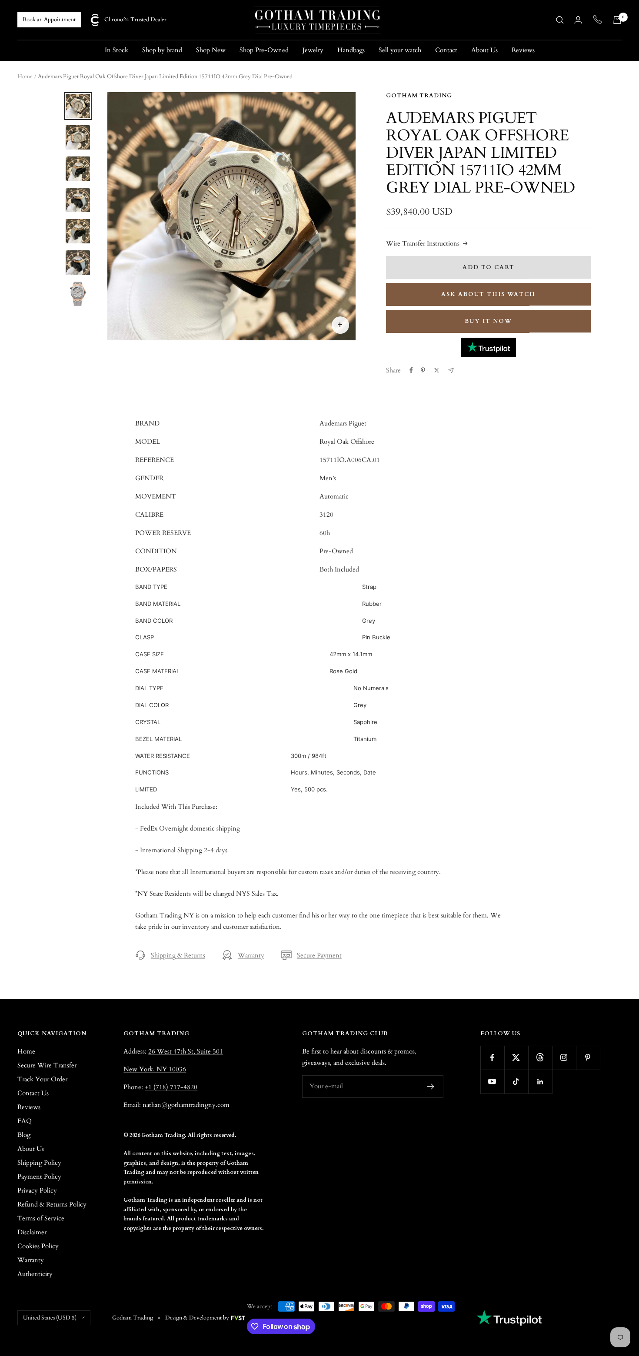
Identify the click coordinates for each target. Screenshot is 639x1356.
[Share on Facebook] (411, 370)
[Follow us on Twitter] (516, 1058)
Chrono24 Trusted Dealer (135, 19)
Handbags (351, 50)
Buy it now (488, 321)
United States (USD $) (50, 1318)
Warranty (251, 955)
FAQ (24, 1121)
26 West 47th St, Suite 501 (185, 1051)
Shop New (211, 50)
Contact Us (33, 1093)
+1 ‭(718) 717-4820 (171, 1087)
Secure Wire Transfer (47, 1065)
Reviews (523, 50)
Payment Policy (39, 1176)
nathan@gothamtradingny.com (186, 1104)
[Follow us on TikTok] (516, 1081)
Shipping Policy (39, 1162)
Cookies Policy (38, 1246)
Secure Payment (319, 955)
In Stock (116, 50)
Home (25, 76)
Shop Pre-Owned (264, 50)
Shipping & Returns (178, 955)
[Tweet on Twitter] (436, 370)
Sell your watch (400, 50)
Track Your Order (42, 1079)
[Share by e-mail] (451, 370)
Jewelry (313, 50)
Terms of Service (40, 1218)
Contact (446, 50)
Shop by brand (162, 50)
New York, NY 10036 (154, 1069)
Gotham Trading (419, 96)
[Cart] (617, 20)
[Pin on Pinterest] (423, 370)
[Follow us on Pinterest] (588, 1058)
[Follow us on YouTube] (492, 1081)
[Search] (560, 20)
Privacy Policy (37, 1190)
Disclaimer (32, 1232)
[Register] (431, 1086)
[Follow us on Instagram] (564, 1058)
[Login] (578, 19)
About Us (484, 50)
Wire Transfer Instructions (422, 243)
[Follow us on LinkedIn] (540, 1081)
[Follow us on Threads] (540, 1058)
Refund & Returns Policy (52, 1204)
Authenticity (35, 1274)
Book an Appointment (49, 19)
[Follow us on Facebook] (492, 1058)
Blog (23, 1134)
